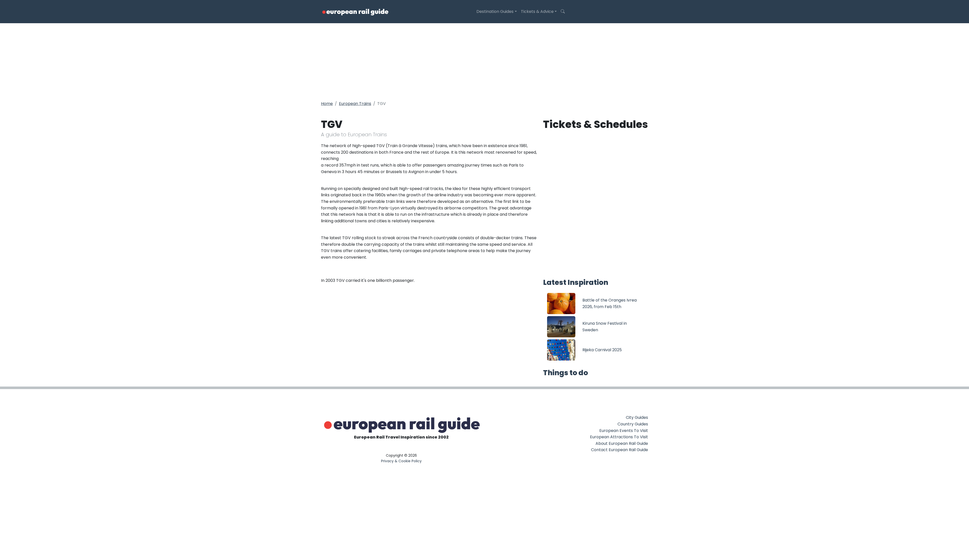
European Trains (355, 103)
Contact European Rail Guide (619, 450)
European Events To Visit (623, 430)
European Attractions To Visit (619, 437)
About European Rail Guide (622, 443)
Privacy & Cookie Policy (401, 461)
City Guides (637, 417)
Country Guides (632, 424)
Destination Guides (495, 11)
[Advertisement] (484, 61)
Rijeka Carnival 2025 (602, 350)
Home (327, 103)
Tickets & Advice (537, 11)
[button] (563, 11)
